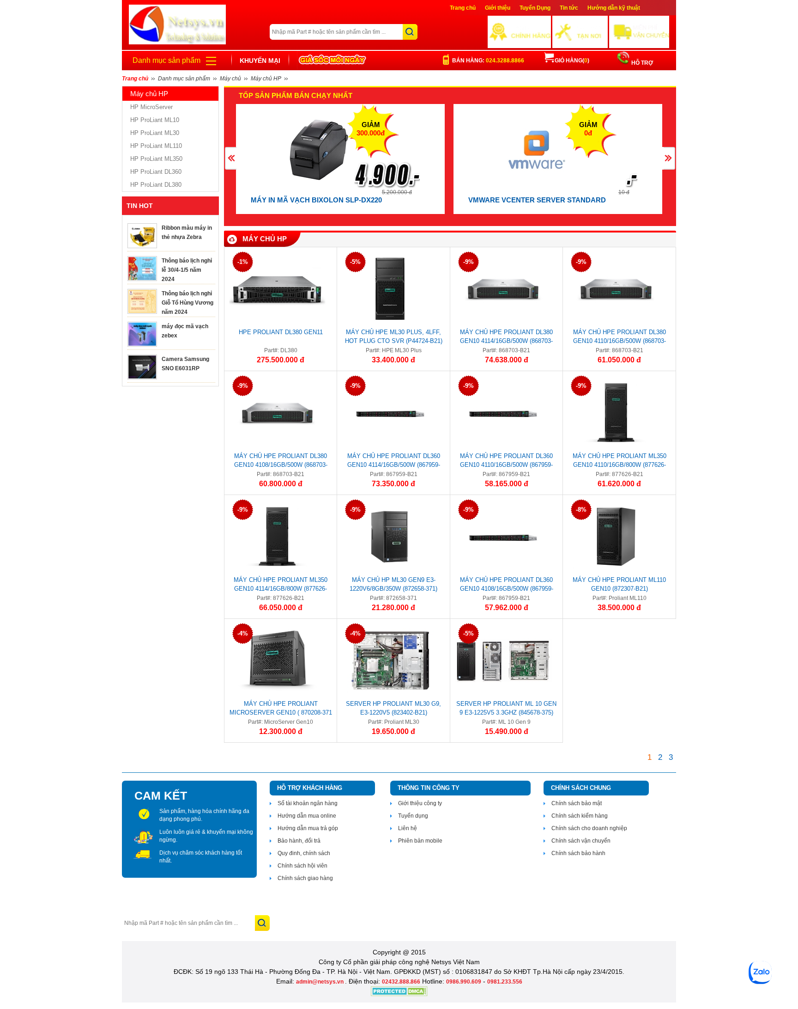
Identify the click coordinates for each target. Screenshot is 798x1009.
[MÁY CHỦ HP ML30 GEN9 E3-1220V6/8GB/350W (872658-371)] (390, 536)
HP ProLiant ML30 (154, 132)
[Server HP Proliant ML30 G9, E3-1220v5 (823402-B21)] (390, 660)
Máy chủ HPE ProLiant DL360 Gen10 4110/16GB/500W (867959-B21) (506, 462)
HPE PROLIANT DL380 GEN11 (281, 332)
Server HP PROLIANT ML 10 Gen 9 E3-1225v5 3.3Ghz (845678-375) (506, 708)
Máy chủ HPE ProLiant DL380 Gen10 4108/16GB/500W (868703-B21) (280, 462)
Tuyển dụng (413, 816)
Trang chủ (463, 8)
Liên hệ (407, 828)
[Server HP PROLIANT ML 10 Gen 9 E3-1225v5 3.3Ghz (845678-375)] (503, 660)
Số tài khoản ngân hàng (308, 803)
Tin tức (569, 8)
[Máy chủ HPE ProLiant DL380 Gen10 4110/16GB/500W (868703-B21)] (616, 289)
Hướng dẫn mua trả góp (308, 828)
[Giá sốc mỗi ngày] (332, 60)
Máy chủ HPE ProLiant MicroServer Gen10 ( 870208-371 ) (281, 709)
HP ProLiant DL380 (155, 184)
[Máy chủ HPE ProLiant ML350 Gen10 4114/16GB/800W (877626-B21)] (277, 536)
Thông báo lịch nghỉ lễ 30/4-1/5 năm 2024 (187, 269)
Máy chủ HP (264, 239)
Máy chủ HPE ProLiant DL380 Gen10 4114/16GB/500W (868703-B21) (506, 338)
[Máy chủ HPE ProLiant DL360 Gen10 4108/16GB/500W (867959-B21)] (503, 536)
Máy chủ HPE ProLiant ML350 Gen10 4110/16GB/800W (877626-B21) (619, 462)
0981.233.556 (504, 981)
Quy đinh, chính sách (304, 853)
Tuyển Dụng (535, 8)
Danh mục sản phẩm (166, 60)
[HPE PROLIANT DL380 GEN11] (277, 289)
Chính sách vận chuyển (581, 841)
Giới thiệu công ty (420, 803)
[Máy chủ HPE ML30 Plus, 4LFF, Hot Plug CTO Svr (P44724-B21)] (390, 289)
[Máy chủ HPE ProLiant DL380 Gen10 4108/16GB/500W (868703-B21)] (277, 412)
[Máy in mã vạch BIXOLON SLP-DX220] (319, 150)
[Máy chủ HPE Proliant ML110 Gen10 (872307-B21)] (616, 536)
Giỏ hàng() (572, 60)
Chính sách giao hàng (305, 878)
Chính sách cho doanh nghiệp (589, 828)
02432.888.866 (401, 981)
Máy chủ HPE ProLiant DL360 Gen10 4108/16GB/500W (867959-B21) (506, 585)
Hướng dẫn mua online (307, 816)
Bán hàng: (488, 60)
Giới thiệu (497, 8)
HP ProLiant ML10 (154, 119)
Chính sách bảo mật (576, 803)
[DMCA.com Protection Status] (399, 994)
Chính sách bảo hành (578, 853)
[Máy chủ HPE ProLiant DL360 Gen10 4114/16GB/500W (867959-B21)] (390, 412)
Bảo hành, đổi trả (299, 841)
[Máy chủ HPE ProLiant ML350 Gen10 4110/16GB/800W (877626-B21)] (616, 412)
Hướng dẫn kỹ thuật (613, 8)
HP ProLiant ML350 (156, 158)
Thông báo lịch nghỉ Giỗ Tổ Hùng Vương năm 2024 (187, 302)
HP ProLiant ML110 (156, 145)
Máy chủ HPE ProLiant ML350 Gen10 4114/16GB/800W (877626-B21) (280, 585)
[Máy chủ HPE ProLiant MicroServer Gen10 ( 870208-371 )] (277, 660)
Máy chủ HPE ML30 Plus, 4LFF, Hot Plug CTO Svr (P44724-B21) (393, 336)
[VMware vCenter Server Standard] (536, 150)
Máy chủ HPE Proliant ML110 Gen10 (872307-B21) (619, 584)
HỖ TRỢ (641, 63)
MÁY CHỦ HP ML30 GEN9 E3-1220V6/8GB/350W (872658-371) (393, 584)
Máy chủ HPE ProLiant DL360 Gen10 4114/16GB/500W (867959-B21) (393, 462)
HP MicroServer (151, 107)
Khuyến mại (260, 60)
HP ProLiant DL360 (155, 171)
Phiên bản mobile (420, 841)
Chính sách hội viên (302, 865)
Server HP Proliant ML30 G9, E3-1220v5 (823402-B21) (393, 708)
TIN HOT (140, 205)
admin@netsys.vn (320, 981)
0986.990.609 (463, 981)
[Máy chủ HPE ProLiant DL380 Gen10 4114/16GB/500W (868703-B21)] (503, 289)
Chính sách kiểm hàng (579, 816)
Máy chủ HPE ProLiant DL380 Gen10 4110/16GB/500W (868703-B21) (619, 338)
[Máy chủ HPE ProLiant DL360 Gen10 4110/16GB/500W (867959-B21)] (503, 412)
